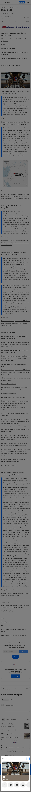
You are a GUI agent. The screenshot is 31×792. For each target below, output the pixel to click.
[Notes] (23, 784)
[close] (28, 758)
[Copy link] (4, 784)
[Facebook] (10, 784)
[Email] (16, 784)
